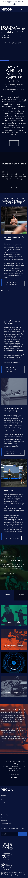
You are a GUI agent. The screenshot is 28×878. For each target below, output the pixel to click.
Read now (6, 747)
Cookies (3, 817)
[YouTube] (6, 839)
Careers (3, 802)
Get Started (14, 143)
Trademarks (4, 820)
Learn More (14, 670)
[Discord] (9, 839)
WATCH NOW (9, 573)
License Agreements (6, 823)
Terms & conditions (5, 812)
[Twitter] (3, 839)
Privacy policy (4, 814)
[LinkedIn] (8, 839)
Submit (22, 834)
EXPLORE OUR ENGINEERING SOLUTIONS (14, 453)
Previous (3, 57)
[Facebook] (2, 839)
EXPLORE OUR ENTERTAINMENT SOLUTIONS (11, 369)
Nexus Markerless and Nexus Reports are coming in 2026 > (14, 3)
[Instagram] (5, 839)
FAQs (2, 799)
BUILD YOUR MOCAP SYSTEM (12, 44)
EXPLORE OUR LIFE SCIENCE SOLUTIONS (12, 283)
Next (25, 57)
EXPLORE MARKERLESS (12, 538)
